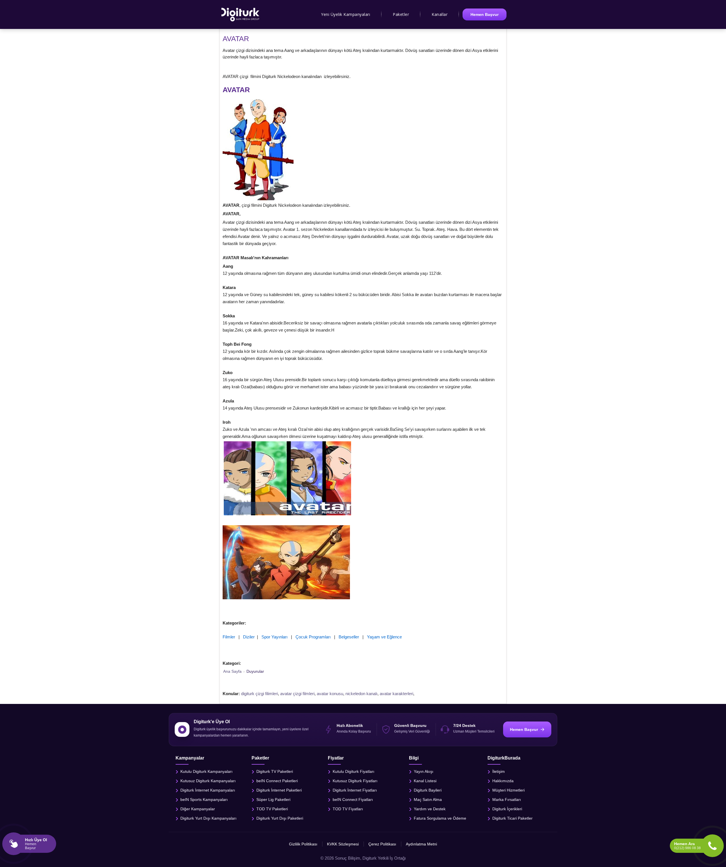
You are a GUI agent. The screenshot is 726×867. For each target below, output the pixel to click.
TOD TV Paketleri (272, 809)
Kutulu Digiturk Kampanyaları (206, 771)
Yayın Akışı (423, 771)
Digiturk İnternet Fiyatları (355, 790)
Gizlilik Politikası (303, 844)
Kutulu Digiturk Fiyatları (353, 771)
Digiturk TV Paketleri (274, 771)
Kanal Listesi (425, 781)
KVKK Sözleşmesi (343, 844)
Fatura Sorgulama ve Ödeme (440, 818)
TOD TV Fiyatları (348, 809)
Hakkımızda (503, 781)
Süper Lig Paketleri (273, 799)
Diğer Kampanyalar (197, 809)
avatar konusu (330, 693)
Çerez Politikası (382, 844)
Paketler (401, 14)
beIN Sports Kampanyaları (204, 799)
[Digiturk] (241, 14)
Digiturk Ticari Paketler (512, 818)
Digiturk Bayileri (428, 790)
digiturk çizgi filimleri (259, 693)
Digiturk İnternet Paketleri (279, 790)
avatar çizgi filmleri (297, 693)
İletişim (498, 771)
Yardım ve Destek (430, 809)
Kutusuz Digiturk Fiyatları (355, 781)
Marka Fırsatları (506, 799)
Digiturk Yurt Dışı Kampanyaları (208, 818)
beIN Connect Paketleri (277, 781)
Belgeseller (349, 636)
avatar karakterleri (396, 693)
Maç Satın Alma (428, 799)
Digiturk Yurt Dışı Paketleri (279, 818)
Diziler (249, 636)
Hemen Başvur (484, 14)
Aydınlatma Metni (421, 844)
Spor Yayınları (274, 636)
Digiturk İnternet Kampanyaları (207, 790)
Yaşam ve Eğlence (384, 636)
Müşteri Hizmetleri (508, 790)
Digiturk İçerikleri (507, 809)
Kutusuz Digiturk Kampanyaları (208, 781)
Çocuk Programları (313, 636)
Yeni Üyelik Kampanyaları (345, 14)
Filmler (229, 636)
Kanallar (440, 14)
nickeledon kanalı (361, 693)
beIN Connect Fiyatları (353, 799)
